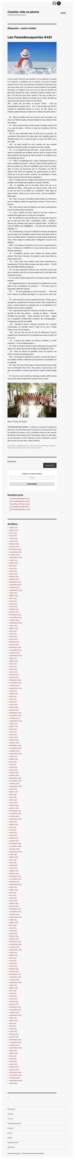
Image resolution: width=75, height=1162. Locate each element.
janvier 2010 (14, 1070)
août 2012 (13, 985)
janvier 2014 (14, 939)
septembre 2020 (15, 721)
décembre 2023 (15, 615)
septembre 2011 (15, 1015)
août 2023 (13, 626)
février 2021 (14, 707)
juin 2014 (13, 925)
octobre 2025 (14, 555)
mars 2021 (13, 705)
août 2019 (13, 756)
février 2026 (14, 544)
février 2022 (14, 675)
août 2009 (13, 1083)
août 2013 (13, 952)
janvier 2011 (14, 1037)
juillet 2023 (13, 628)
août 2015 (13, 887)
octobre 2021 (14, 685)
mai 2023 (13, 634)
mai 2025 (13, 568)
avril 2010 (13, 1061)
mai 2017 (12, 830)
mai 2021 (12, 699)
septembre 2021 (15, 688)
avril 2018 (13, 800)
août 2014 (13, 920)
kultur (10, 1133)
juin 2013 (12, 958)
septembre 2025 (15, 557)
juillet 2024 (13, 596)
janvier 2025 (14, 579)
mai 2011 (12, 1026)
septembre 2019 (15, 754)
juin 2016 (13, 860)
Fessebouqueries (22, 445)
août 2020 (13, 724)
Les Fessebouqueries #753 (19, 498)
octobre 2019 (14, 751)
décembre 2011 (15, 1007)
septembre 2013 (15, 950)
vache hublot (26, 447)
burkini (32, 445)
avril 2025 (13, 571)
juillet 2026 (13, 530)
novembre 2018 (15, 781)
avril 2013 (13, 963)
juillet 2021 (13, 694)
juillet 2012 (13, 988)
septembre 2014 (15, 917)
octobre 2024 (14, 587)
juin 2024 (13, 598)
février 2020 (14, 740)
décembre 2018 (15, 778)
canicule (37, 445)
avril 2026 (13, 538)
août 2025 (13, 560)
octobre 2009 (14, 1078)
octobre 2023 (14, 620)
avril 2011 (13, 1029)
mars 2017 (13, 835)
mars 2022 (13, 672)
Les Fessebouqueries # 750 (19, 509)
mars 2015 (13, 901)
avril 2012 (13, 996)
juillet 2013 (13, 955)
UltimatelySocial (53, 1161)
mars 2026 (13, 541)
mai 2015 (12, 895)
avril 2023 (13, 636)
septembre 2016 (15, 852)
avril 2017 (13, 833)
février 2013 (13, 969)
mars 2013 (13, 966)
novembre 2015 (15, 879)
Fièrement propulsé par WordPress (33, 1153)
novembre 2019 (15, 748)
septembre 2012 (15, 982)
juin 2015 (13, 892)
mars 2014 (13, 933)
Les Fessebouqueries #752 (19, 501)
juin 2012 (13, 991)
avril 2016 (13, 865)
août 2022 (13, 658)
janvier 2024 (14, 612)
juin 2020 (13, 729)
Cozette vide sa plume (23, 12)
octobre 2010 (14, 1045)
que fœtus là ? (13, 1142)
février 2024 (14, 609)
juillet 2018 (13, 792)
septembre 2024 (15, 590)
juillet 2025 (13, 563)
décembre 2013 (15, 942)
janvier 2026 (14, 547)
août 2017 (13, 822)
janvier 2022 (14, 677)
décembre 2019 (15, 745)
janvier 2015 (14, 906)
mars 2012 (13, 999)
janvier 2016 (14, 873)
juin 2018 (13, 794)
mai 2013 (12, 961)
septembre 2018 (15, 786)
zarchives (11, 1147)
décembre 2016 (15, 843)
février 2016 (14, 871)
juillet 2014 (13, 922)
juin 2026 (13, 533)
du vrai (10, 1119)
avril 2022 (13, 669)
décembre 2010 (15, 1040)
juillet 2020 (13, 726)
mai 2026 (13, 536)
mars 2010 (13, 1064)
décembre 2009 (15, 1072)
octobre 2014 (14, 914)
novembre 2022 (15, 650)
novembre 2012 (15, 977)
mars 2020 (13, 737)
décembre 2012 (15, 974)
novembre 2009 (15, 1075)
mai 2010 (12, 1059)
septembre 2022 (15, 655)
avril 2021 (13, 702)
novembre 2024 (15, 585)
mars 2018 (13, 803)
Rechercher (12, 461)
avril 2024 (13, 604)
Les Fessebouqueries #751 (19, 507)
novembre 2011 (15, 1010)
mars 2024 (13, 606)
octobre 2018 (14, 784)
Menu (63, 13)
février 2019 (14, 773)
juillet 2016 (13, 857)
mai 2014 (12, 928)
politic (10, 1138)
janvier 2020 (14, 743)
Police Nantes (16, 447)
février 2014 (14, 936)
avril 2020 (13, 734)
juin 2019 (13, 762)
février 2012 (14, 1001)
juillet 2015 (13, 890)
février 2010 (14, 1067)
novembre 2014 (15, 912)
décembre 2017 (15, 811)
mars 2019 (13, 770)
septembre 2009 (15, 1080)
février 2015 (14, 903)
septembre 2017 (15, 819)
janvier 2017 (14, 841)
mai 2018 (12, 797)
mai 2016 (13, 863)
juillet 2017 (13, 824)
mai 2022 (13, 666)
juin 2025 (13, 566)
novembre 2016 (15, 846)
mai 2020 (13, 732)
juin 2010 (13, 1056)
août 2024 (13, 593)
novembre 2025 (15, 552)
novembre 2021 (15, 683)
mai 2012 (12, 993)
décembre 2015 (15, 876)
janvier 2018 (14, 808)
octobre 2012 (14, 980)
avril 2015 (13, 898)
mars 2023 (13, 639)
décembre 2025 (15, 549)
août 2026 (13, 527)
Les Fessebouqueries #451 (30, 37)
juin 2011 (12, 1023)
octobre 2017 (14, 816)
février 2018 (14, 805)
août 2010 (13, 1050)
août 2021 (13, 691)
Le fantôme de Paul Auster (19, 504)
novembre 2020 (15, 715)
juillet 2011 (13, 1021)
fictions (10, 1128)
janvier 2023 (14, 645)
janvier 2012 (14, 1004)
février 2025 (14, 576)
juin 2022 (13, 664)
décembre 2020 (15, 713)
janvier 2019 (14, 775)
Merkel (10, 447)
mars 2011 (13, 1031)
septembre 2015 (15, 884)
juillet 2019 (13, 759)
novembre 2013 (15, 944)
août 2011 (13, 1018)
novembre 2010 (15, 1042)
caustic (10, 1114)
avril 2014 (13, 931)
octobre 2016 (14, 849)
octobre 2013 (14, 947)
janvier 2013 (14, 971)
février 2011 (13, 1034)
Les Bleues (51, 445)
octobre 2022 (14, 653)
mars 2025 (13, 574)
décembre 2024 (15, 582)
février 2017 (13, 838)
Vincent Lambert (36, 447)
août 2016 (13, 854)
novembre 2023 (15, 617)
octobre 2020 (14, 718)
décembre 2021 (15, 680)
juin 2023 (13, 631)
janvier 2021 (14, 710)
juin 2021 (13, 696)
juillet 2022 (13, 661)
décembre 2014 (15, 909)
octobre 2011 (14, 1012)
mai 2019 (13, 764)
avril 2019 (13, 767)
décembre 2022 (15, 647)
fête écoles (44, 445)
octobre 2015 (14, 882)
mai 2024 (13, 601)
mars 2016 (13, 868)
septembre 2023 (15, 623)
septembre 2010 (15, 1048)
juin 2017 (12, 827)
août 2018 (13, 789)
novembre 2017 (15, 813)
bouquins (11, 1109)
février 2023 (14, 642)
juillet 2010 (13, 1053)
